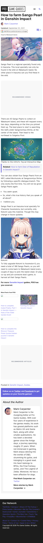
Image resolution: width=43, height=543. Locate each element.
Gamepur (14, 507)
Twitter (17, 391)
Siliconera (17, 509)
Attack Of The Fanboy (28, 507)
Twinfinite (6, 507)
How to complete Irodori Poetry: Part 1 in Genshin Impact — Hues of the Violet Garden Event (8, 310)
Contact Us (15, 521)
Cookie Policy (26, 521)
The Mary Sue (22, 514)
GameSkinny (31, 512)
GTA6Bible (31, 516)
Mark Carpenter (11, 24)
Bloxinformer (21, 516)
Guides (27, 385)
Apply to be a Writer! (28, 523)
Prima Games (7, 509)
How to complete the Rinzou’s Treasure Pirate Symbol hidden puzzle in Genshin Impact (9, 333)
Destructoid (7, 512)
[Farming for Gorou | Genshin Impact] (29, 299)
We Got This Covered (31, 509)
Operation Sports (9, 514)
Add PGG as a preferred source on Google (15, 31)
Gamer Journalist (19, 512)
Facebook (29, 391)
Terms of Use (13, 523)
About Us (6, 521)
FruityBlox (11, 516)
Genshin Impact (17, 282)
